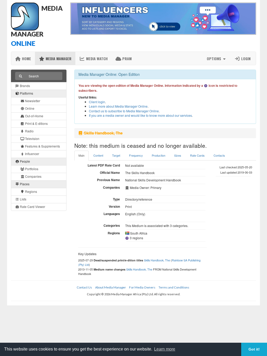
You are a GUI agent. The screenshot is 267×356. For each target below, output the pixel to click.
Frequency (136, 155)
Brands (24, 85)
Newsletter (32, 101)
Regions (30, 191)
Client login (97, 102)
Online (29, 108)
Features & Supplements (42, 146)
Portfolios (31, 169)
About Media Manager (110, 287)
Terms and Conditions (174, 287)
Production (158, 155)
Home (26, 58)
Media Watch (96, 58)
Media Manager (58, 58)
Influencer (31, 153)
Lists (22, 199)
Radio (29, 131)
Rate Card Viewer (32, 206)
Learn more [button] (164, 349)
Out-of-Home (33, 116)
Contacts (219, 155)
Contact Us (84, 287)
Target (116, 155)
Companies (32, 176)
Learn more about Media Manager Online (118, 106)
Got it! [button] (254, 349)
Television (31, 138)
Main (81, 155)
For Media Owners (142, 287)
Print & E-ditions (36, 123)
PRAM (126, 58)
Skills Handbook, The (157, 260)
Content (98, 155)
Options (214, 58)
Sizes (177, 155)
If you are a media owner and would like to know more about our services (140, 115)
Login (245, 58)
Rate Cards (197, 155)
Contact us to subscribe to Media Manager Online (124, 111)
